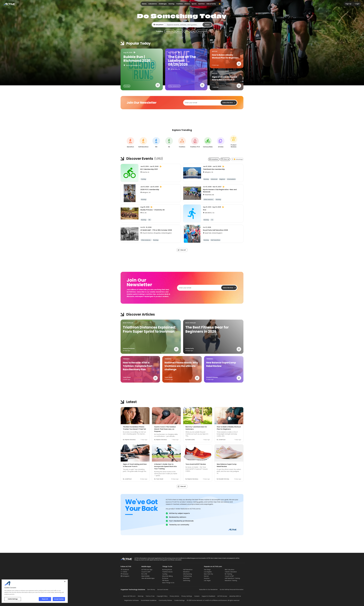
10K (193, 31)
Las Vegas (207, 580)
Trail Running (187, 576)
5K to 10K (144, 574)
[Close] (65, 581)
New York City (208, 574)
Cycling (164, 574)
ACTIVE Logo (125, 558)
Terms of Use (150, 596)
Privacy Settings (186, 596)
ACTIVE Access (222, 596)
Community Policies (165, 600)
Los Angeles (208, 572)
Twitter (124, 572)
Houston (206, 578)
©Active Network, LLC (196, 600)
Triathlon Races (167, 572)
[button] (182, 24)
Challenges (163, 4)
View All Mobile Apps (148, 578)
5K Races (165, 578)
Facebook (125, 570)
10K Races (165, 580)
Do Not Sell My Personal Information (231, 589)
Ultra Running (187, 574)
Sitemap (140, 596)
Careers (196, 596)
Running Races (167, 570)
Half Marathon (188, 570)
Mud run (179, 31)
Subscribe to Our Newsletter (208, 589)
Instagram (125, 576)
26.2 (130, 142)
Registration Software (131, 600)
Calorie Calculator (231, 572)
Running (171, 4)
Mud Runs (186, 578)
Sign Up (348, 4)
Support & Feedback (208, 596)
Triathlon (179, 4)
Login (357, 4)
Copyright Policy (162, 596)
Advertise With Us (235, 596)
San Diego (207, 570)
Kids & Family (211, 4)
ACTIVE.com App (146, 570)
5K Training (228, 574)
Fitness (187, 4)
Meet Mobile (145, 576)
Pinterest (125, 574)
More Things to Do (168, 583)
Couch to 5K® (145, 572)
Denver (206, 576)
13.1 (143, 142)
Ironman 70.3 (169, 31)
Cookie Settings (13, 599)
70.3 (195, 142)
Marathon (186, 572)
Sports (194, 4)
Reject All (45, 599)
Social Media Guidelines (148, 600)
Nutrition (201, 4)
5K (169, 142)
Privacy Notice (174, 596)
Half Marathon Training (232, 578)
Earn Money (151, 589)
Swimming (186, 580)
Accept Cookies (59, 599)
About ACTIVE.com (129, 596)
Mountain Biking (202, 31)
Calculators (152, 4)
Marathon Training (231, 580)
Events (144, 4)
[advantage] (219, 4)
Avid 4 (187, 31)
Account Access (162, 589)
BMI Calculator (229, 570)
